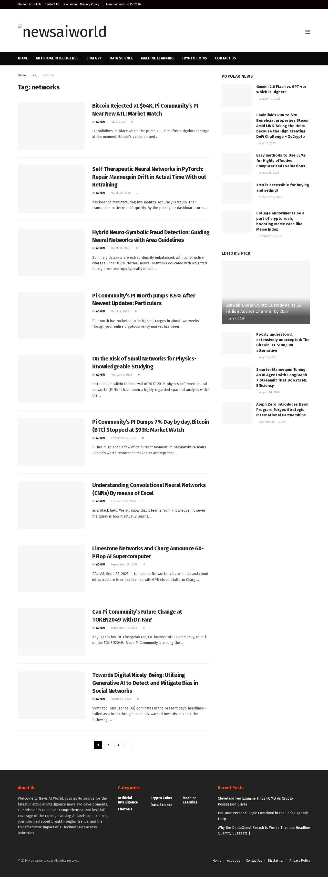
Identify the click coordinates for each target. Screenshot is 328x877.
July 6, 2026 (117, 121)
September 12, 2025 (123, 628)
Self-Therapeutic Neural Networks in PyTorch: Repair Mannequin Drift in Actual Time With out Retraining (149, 177)
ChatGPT (94, 58)
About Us (35, 4)
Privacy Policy (89, 4)
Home (22, 4)
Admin (100, 121)
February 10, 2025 (270, 236)
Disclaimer (70, 4)
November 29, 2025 (123, 438)
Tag (33, 75)
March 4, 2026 (119, 311)
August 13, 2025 (269, 172)
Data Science (121, 58)
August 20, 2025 (269, 392)
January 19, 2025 (269, 98)
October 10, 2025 (270, 197)
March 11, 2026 (120, 248)
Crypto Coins (194, 58)
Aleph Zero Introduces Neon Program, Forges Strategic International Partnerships (282, 409)
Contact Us (52, 4)
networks (48, 75)
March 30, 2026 (120, 192)
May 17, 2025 (267, 143)
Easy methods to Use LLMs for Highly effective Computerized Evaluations (281, 160)
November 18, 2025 (123, 501)
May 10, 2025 (267, 357)
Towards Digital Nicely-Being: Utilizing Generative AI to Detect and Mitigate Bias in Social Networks (145, 683)
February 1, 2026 (121, 374)
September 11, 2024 (272, 422)
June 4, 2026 (236, 318)
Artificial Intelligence (57, 58)
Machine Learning (157, 58)
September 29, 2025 (123, 564)
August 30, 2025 (120, 698)
